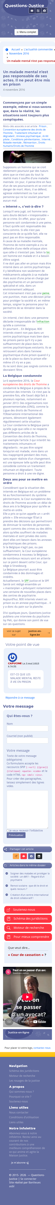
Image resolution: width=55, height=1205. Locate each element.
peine (45, 293)
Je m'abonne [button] (18, 1162)
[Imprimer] (23, 856)
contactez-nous (42, 1047)
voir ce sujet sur (24, 632)
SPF (26, 580)
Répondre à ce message (20, 697)
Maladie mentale (12, 142)
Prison (42, 126)
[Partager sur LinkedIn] (39, 856)
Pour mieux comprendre (31, 937)
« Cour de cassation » (26, 954)
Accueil (15, 49)
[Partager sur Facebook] (31, 856)
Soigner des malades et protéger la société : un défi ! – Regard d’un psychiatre (30, 877)
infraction (43, 321)
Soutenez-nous (23, 910)
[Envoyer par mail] (16, 856)
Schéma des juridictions (30, 918)
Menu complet (27, 32)
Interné (46, 139)
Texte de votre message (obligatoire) (22, 757)
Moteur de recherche (28, 928)
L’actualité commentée (38, 49)
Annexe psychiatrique (28, 136)
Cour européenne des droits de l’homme (25, 382)
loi (48, 252)
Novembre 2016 (19, 53)
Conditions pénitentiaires (25, 139)
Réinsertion (30, 142)
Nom (10, 723)
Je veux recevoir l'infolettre (26, 830)
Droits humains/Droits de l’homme (24, 144)
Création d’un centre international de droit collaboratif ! (29, 896)
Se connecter (28, 1179)
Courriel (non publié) (20, 736)
